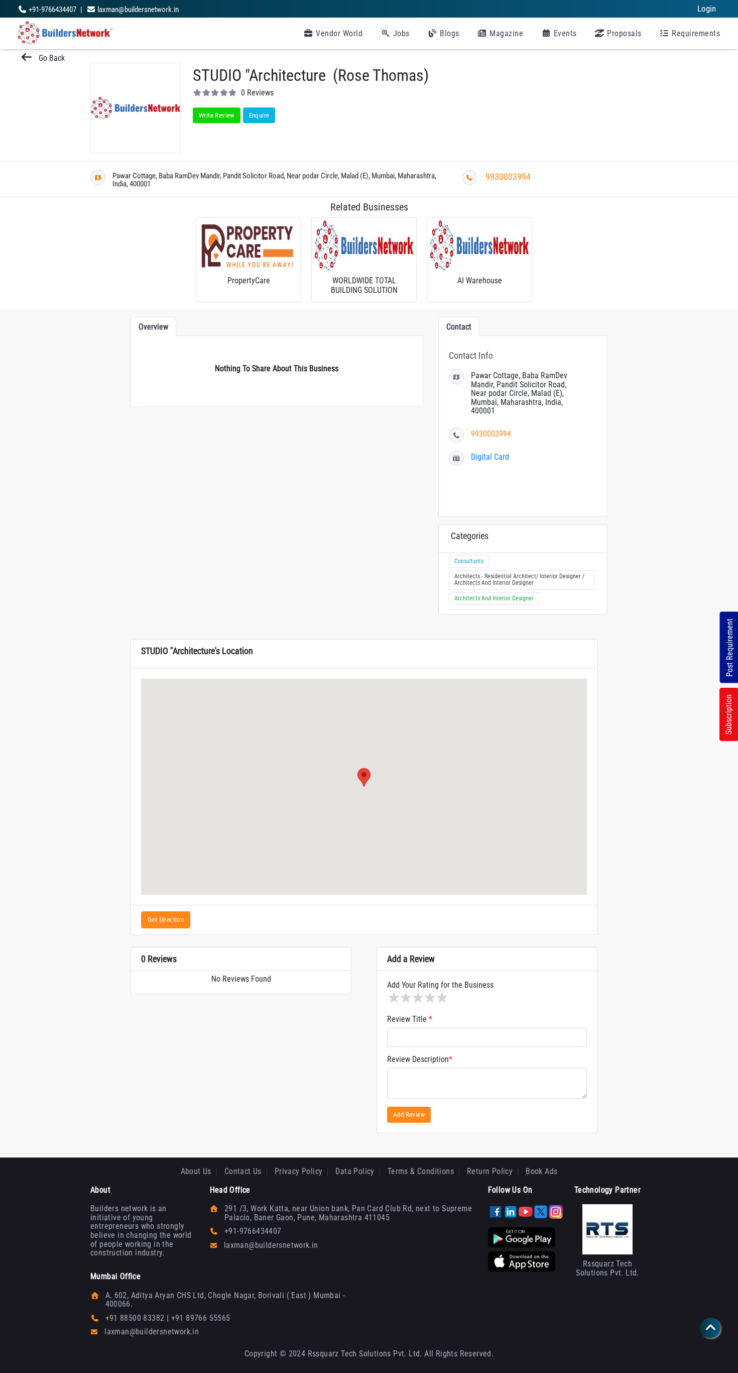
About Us (196, 1171)
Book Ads (541, 1171)
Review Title (409, 1019)
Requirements (695, 33)
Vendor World (338, 33)
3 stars (417, 998)
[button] (364, 777)
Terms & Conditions (421, 1171)
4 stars (429, 998)
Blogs (448, 33)
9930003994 (508, 176)
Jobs (400, 33)
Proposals (623, 33)
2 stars (405, 998)
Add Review (409, 1114)
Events (564, 33)
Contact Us (243, 1171)
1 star (393, 998)
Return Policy (490, 1171)
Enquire (259, 115)
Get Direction (166, 919)
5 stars (441, 998)
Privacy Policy (299, 1171)
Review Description (419, 1059)
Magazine (505, 33)
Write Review (216, 115)
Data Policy (354, 1171)
